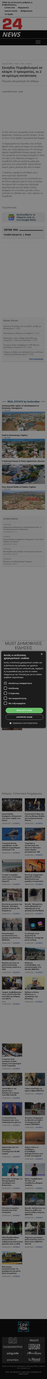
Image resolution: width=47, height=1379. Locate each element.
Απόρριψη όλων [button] (24, 717)
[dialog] (23, 689)
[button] (23, 723)
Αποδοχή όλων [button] (24, 710)
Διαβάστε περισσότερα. (14, 677)
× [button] (42, 654)
